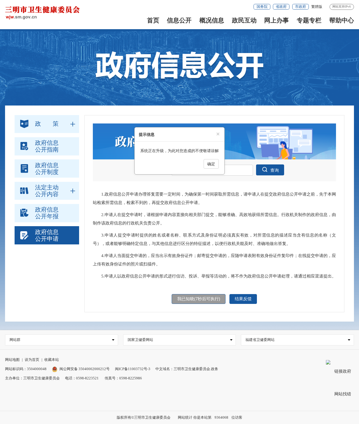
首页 (153, 20)
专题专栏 (309, 20)
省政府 (281, 6)
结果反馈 (243, 299)
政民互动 (244, 20)
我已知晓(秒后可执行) (198, 299)
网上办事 (276, 20)
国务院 (262, 6)
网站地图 (12, 359)
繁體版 (316, 6)
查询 (274, 170)
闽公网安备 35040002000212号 (84, 369)
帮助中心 (341, 20)
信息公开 (179, 20)
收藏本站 (51, 359)
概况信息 (211, 20)
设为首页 (32, 359)
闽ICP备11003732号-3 (132, 369)
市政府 (300, 6)
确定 (211, 164)
